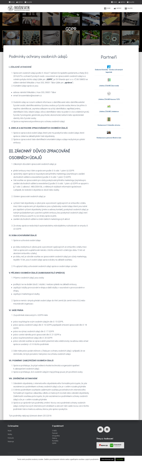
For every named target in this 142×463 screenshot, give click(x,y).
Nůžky (10, 434)
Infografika (56, 436)
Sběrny (54, 438)
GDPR (54, 443)
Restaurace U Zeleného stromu (109, 125)
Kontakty (55, 441)
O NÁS (54, 431)
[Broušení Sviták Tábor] (19, 8)
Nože (9, 431)
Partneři (55, 433)
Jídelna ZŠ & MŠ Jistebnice (109, 111)
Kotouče (11, 438)
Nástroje (11, 441)
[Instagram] (107, 429)
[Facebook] (101, 429)
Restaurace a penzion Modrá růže (109, 138)
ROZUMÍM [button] (120, 459)
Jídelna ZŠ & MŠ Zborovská (109, 86)
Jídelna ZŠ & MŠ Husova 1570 (109, 99)
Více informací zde (107, 459)
